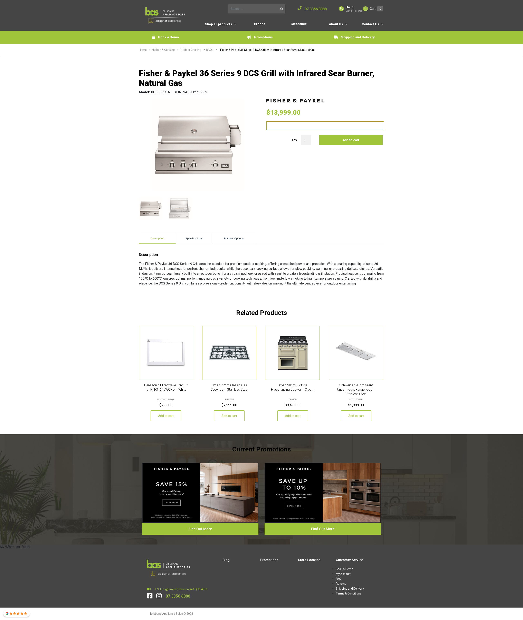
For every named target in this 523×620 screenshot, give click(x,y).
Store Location (309, 560)
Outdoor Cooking (190, 49)
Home (143, 49)
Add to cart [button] (166, 416)
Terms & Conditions (348, 593)
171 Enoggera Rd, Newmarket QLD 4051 (181, 589)
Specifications (194, 238)
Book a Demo (168, 37)
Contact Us (370, 24)
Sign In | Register (354, 11)
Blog (226, 560)
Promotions (263, 37)
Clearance (299, 24)
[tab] (157, 238)
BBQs (209, 49)
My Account (343, 574)
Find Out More (200, 529)
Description (157, 238)
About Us (336, 24)
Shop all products (218, 24)
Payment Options (234, 238)
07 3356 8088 (316, 9)
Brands (259, 24)
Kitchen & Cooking (163, 49)
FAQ (338, 578)
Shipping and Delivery (358, 37)
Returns (341, 583)
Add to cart (351, 140)
